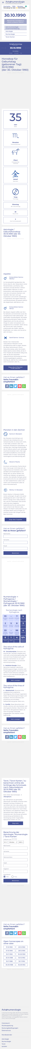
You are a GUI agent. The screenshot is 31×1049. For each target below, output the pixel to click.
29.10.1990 (21, 947)
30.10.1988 (9, 958)
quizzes (4, 1046)
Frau (15, 876)
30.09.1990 (21, 954)
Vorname (6, 540)
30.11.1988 (9, 961)
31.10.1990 (9, 947)
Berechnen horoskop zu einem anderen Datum (15, 21)
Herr (7, 876)
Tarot (3, 1044)
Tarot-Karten (10, 37)
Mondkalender (7, 1035)
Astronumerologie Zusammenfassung (12, 27)
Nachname (6, 533)
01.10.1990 (9, 950)
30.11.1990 (9, 954)
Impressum (6, 1023)
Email (5, 546)
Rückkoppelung (7, 1025)
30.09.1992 (21, 965)
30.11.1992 (22, 961)
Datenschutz (6, 1030)
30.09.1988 (9, 965)
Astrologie (9, 31)
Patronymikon (7, 857)
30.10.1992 (21, 958)
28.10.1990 (21, 950)
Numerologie (10, 34)
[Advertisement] (15, 89)
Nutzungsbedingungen (10, 1028)
